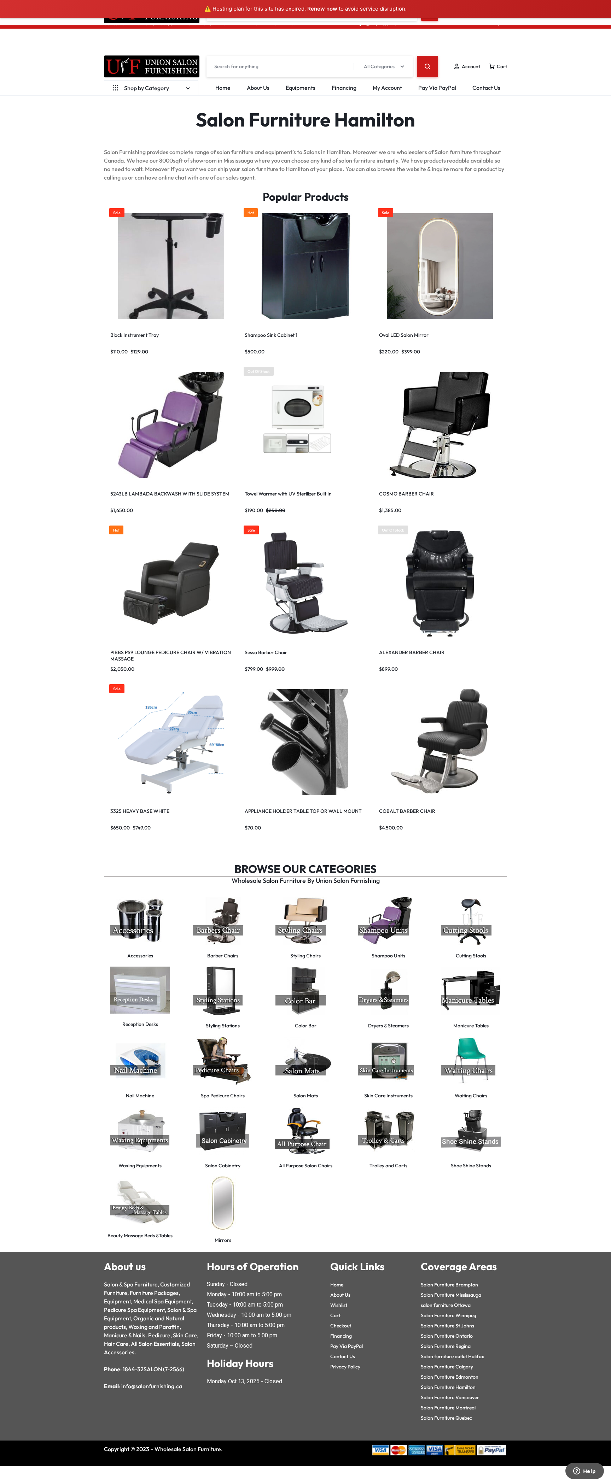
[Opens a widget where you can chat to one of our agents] (584, 1471)
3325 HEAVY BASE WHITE (139, 811)
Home (223, 87)
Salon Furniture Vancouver (450, 1397)
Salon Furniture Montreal (448, 1407)
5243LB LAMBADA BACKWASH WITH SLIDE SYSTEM (169, 494)
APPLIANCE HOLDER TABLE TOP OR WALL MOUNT (303, 811)
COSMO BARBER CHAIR (406, 494)
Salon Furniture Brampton (449, 1284)
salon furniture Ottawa (446, 1305)
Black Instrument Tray (134, 335)
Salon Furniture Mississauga (451, 1295)
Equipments (300, 87)
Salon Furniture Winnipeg (448, 1315)
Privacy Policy (345, 1366)
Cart (335, 1315)
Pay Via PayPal (437, 87)
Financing (344, 87)
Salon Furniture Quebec (446, 1418)
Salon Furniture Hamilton (448, 1387)
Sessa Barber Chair (266, 652)
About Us (258, 87)
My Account (387, 87)
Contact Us (486, 87)
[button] (380, 266)
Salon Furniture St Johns (447, 1325)
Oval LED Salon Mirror (404, 335)
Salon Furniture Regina (446, 1346)
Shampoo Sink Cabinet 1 (271, 335)
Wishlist (338, 1305)
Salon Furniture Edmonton (449, 1377)
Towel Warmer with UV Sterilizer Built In (288, 494)
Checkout (340, 1325)
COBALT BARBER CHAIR (407, 811)
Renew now (322, 8)
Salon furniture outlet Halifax (452, 1356)
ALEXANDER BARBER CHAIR (411, 652)
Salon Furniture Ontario (447, 1336)
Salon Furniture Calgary (447, 1366)
